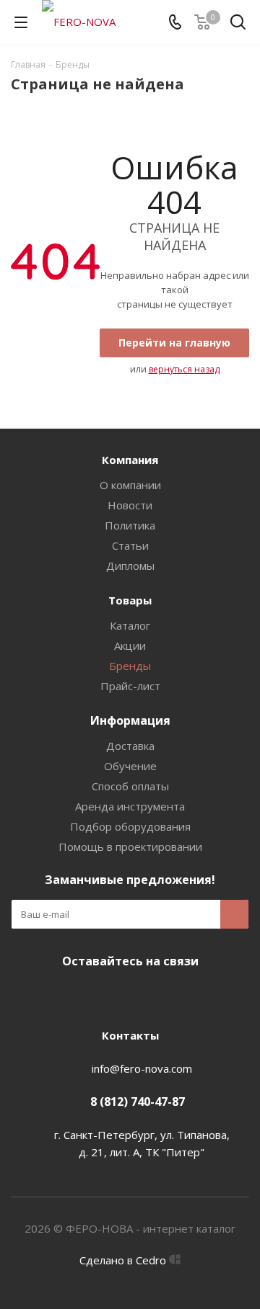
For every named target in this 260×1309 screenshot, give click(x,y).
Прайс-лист (130, 686)
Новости (130, 505)
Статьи (130, 545)
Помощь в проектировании (130, 846)
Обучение (130, 766)
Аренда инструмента (130, 806)
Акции (130, 645)
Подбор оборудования (130, 826)
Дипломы (130, 565)
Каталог (130, 625)
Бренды (130, 665)
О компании (130, 485)
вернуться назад (184, 369)
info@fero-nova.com (142, 1068)
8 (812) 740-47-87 (137, 1101)
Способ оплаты (130, 786)
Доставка (130, 745)
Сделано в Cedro (124, 1260)
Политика (130, 525)
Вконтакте (126, 994)
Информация (130, 720)
